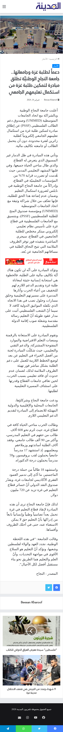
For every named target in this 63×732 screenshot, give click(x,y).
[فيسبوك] (56, 587)
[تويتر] (48, 587)
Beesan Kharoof (50, 100)
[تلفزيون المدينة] (48, 6)
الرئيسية (53, 59)
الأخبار (45, 59)
